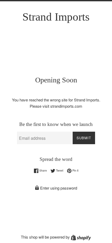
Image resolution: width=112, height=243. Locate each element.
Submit (84, 137)
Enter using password (58, 188)
